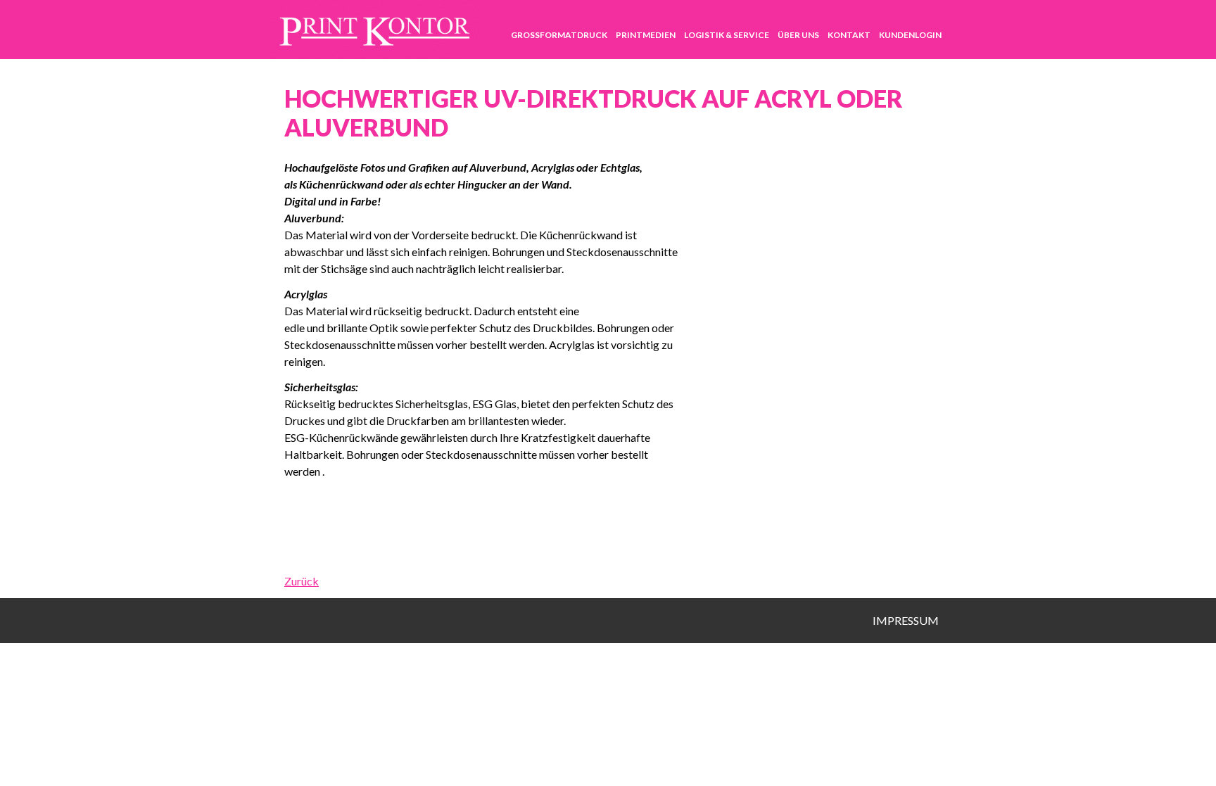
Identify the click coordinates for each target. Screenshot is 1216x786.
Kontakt (849, 35)
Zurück (301, 581)
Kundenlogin (910, 35)
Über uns (798, 35)
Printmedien (646, 35)
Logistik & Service (726, 35)
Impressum (906, 620)
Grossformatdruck (559, 35)
